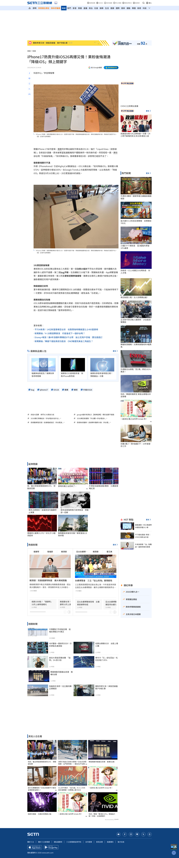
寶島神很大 (128, 3)
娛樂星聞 (92, 3)
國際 (118, 8)
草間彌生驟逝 (43, 8)
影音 (74, 8)
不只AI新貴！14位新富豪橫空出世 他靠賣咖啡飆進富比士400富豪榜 (66, 329)
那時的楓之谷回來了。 (67, 486)
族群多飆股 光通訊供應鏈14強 (39, 814)
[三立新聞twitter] (143, 834)
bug (62, 272)
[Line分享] (29, 78)
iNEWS (101, 3)
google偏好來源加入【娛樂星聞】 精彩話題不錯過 (95, 414)
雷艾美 (109, 551)
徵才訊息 (121, 842)
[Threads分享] (29, 84)
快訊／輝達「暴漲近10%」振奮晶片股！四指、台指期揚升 (102, 815)
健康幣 (36, 551)
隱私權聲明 (58, 842)
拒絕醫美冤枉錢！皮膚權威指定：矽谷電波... (47, 422)
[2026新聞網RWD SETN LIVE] (55, 3)
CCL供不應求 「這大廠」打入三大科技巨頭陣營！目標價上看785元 (71, 789)
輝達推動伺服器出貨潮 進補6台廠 (101, 762)
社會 (96, 8)
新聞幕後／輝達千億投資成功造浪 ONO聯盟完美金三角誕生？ (64, 341)
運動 (128, 8)
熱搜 (80, 8)
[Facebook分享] (29, 73)
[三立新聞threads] (150, 834)
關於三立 (30, 842)
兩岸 (123, 8)
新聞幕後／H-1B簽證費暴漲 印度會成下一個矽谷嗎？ (60, 333)
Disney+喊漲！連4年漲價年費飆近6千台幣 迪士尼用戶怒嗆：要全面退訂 (68, 337)
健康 (112, 8)
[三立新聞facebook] (125, 834)
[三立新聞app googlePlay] (51, 847)
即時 (34, 8)
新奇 (139, 8)
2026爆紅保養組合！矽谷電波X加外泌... (45, 418)
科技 (144, 8)
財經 (64, 8)
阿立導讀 (118, 3)
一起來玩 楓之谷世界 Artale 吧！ (70, 814)
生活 (107, 8)
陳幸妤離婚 (55, 8)
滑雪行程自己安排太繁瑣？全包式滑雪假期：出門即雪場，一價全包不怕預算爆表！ (72, 763)
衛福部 (50, 551)
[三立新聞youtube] (118, 834)
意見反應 (99, 842)
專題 (134, 8)
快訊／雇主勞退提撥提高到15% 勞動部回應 (42, 763)
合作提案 (88, 842)
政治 (91, 8)
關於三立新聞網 (44, 842)
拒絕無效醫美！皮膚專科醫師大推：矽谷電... (93, 422)
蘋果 (60, 148)
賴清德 (64, 551)
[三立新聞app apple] (34, 847)
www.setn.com (47, 852)
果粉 (115, 152)
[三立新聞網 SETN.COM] (29, 8)
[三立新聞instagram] (131, 834)
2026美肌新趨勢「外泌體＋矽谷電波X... (91, 418)
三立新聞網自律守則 (73, 842)
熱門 (69, 8)
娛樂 (101, 8)
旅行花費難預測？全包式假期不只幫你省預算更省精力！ (42, 789)
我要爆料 (110, 842)
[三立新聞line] (137, 834)
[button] (143, 3)
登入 (150, 3)
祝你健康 (109, 3)
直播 (85, 8)
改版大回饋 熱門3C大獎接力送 (42, 414)
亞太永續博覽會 (81, 551)
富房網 (137, 3)
